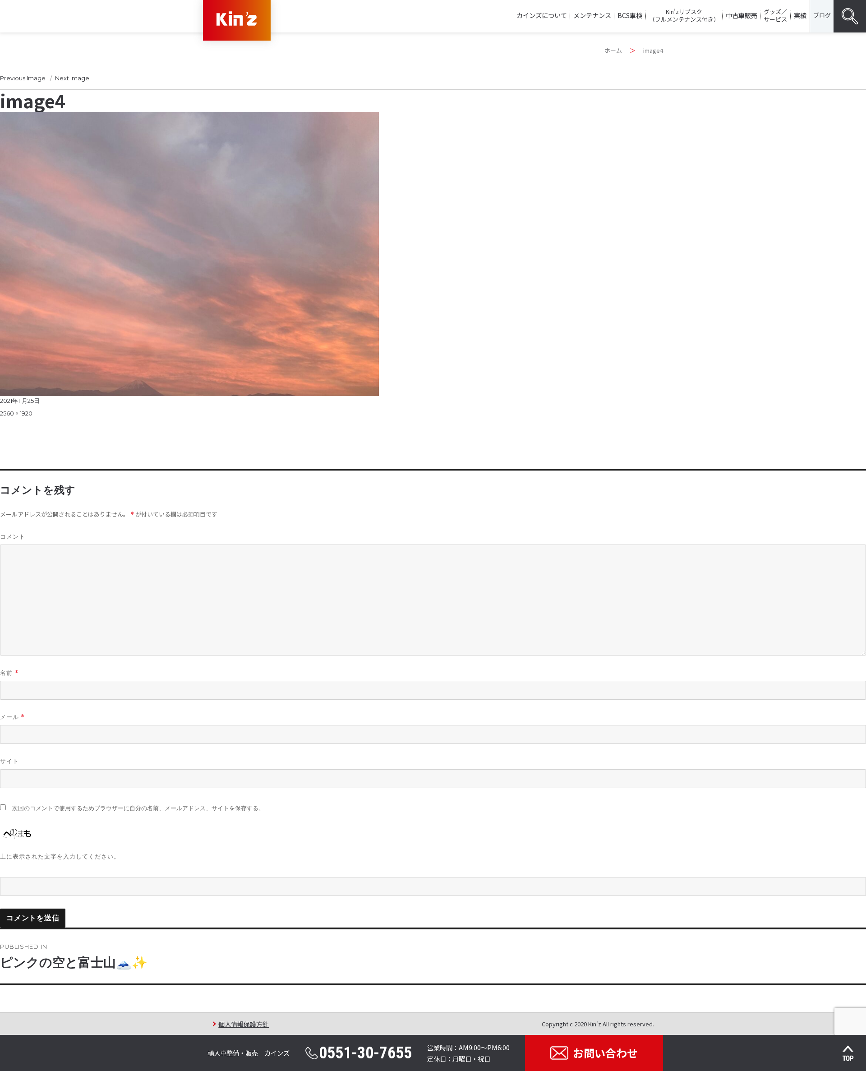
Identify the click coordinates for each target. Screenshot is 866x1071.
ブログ (822, 15)
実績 (800, 15)
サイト (9, 761)
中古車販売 (741, 15)
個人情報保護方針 (243, 1024)
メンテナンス (592, 15)
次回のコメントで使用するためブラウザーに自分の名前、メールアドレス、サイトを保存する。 (138, 808)
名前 (9, 673)
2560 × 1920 (16, 413)
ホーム (613, 50)
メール (12, 717)
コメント (12, 536)
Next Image (72, 78)
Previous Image (23, 78)
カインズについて (541, 15)
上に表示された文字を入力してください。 (60, 856)
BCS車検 (629, 15)
